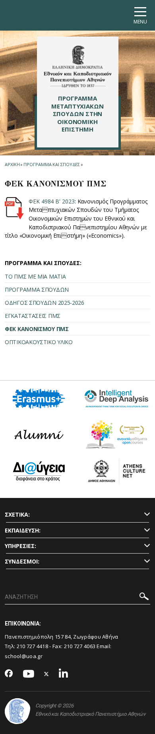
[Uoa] (17, 711)
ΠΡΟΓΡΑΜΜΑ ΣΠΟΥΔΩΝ (37, 289)
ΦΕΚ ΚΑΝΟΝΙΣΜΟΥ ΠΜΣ (37, 329)
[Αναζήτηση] (144, 597)
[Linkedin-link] (63, 674)
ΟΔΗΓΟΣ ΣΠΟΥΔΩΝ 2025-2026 (44, 302)
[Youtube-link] (29, 674)
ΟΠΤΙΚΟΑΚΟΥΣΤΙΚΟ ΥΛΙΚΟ (39, 342)
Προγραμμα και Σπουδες (51, 164)
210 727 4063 (80, 646)
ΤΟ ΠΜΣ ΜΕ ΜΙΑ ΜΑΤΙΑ (35, 276)
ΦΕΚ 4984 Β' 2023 (52, 201)
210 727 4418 (32, 646)
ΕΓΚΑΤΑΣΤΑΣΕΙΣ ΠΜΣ (32, 316)
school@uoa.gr (24, 656)
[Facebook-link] (9, 674)
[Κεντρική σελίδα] (78, 66)
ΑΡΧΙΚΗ (12, 164)
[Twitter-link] (46, 674)
